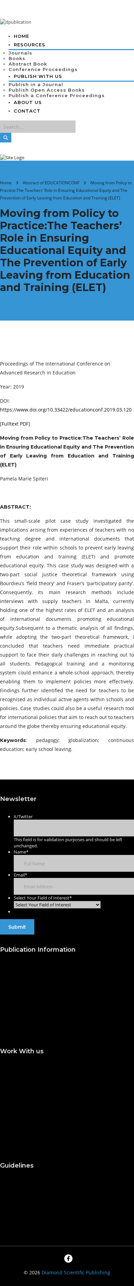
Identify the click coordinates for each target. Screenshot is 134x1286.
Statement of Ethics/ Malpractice (23, 1123)
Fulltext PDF (15, 423)
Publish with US (38, 76)
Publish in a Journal (36, 84)
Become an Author (22, 1087)
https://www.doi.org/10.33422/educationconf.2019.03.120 (66, 409)
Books (17, 58)
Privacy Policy (16, 1222)
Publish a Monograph (25, 1006)
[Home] (12, 157)
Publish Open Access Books (47, 90)
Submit (17, 927)
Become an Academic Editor (25, 1104)
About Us (28, 102)
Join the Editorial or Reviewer (22, 1071)
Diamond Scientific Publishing (76, 1272)
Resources (29, 44)
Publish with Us (18, 966)
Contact (27, 111)
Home (21, 36)
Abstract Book (28, 64)
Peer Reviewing (18, 1140)
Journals (20, 53)
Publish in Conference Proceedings (26, 1022)
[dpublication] (15, 22)
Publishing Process (22, 979)
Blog (5, 1195)
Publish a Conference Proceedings (57, 95)
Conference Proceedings (43, 69)
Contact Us (12, 1208)
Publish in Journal (21, 993)
